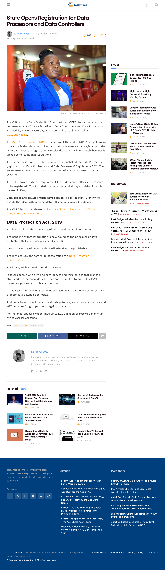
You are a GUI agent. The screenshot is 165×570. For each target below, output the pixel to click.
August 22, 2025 (144, 242)
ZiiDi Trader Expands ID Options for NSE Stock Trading (142, 78)
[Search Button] (156, 5)
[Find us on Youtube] (33, 496)
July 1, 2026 (84, 424)
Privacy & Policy (136, 552)
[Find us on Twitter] (18, 496)
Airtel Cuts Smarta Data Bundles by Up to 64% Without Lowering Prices (134, 499)
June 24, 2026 (33, 443)
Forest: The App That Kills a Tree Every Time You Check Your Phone (82, 520)
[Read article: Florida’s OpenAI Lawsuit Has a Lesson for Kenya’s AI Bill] (67, 435)
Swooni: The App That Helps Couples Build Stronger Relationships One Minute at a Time (81, 510)
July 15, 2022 (41, 33)
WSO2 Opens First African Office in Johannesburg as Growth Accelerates (131, 507)
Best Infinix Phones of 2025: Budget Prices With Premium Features (144, 196)
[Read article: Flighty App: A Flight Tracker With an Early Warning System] (119, 95)
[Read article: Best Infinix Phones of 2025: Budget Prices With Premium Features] (119, 198)
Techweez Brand (116, 552)
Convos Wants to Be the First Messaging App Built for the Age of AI (83, 490)
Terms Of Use (97, 552)
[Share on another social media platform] (102, 336)
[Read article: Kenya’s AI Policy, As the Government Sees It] (67, 399)
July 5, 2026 (33, 424)
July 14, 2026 (33, 408)
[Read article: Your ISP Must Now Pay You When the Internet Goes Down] (67, 419)
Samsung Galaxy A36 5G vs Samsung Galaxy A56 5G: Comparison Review (131, 229)
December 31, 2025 (140, 203)
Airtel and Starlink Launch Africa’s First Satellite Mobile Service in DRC (132, 523)
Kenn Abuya (23, 33)
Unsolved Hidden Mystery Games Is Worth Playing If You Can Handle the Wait (81, 529)
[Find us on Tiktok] (48, 496)
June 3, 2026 (85, 441)
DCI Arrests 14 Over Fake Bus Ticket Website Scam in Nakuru (131, 490)
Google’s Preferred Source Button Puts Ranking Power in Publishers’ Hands (143, 110)
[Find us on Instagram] (25, 496)
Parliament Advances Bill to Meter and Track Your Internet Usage (39, 417)
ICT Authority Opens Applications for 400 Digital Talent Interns (134, 515)
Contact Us (152, 552)
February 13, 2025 (135, 251)
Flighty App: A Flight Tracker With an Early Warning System (140, 94)
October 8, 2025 (136, 223)
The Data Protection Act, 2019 (25, 142)
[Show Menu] (8, 5)
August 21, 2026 (138, 85)
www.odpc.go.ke (17, 134)
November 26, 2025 (131, 214)
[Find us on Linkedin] (41, 496)
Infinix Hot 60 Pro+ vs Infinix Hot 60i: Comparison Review (131, 241)
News (55, 33)
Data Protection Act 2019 (28, 325)
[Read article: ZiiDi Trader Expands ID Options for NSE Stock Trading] (119, 79)
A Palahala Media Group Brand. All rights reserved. (31, 560)
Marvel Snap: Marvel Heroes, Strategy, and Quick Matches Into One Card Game (82, 499)
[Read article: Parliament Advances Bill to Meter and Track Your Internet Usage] (15, 419)
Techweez (18, 553)
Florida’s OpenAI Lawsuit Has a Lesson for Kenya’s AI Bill (90, 434)
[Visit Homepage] (77, 5)
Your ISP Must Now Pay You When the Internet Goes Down (91, 417)
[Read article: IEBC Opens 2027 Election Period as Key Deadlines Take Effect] (119, 148)
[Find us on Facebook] (10, 496)
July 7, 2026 (84, 402)
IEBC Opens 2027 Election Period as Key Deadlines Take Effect (143, 146)
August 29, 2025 (120, 234)
